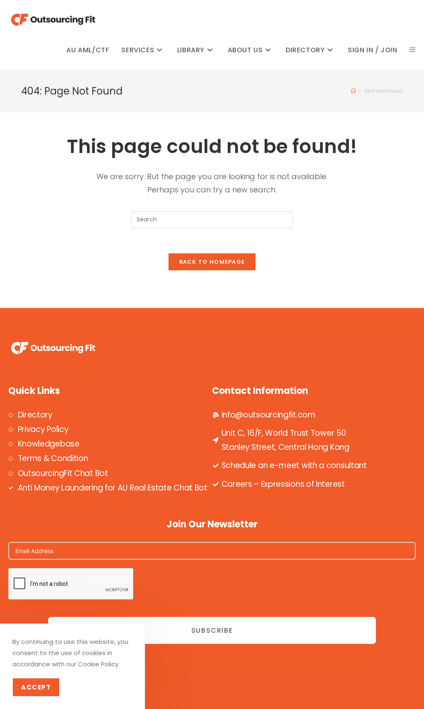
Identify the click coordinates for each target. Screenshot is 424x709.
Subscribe (212, 630)
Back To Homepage (212, 262)
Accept (36, 687)
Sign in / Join (372, 50)
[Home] (353, 91)
